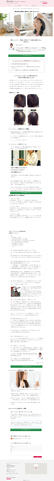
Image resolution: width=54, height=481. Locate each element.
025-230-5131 (16, 439)
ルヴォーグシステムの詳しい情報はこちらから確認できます (19, 140)
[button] (44, 5)
